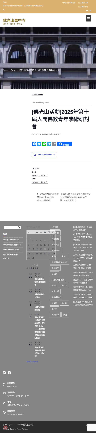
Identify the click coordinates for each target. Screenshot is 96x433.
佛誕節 (54, 274)
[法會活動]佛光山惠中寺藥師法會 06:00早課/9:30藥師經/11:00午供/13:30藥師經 (75, 197)
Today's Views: (9, 239)
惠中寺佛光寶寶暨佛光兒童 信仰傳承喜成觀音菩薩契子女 (23, 7)
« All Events (37, 94)
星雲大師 (55, 291)
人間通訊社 (56, 250)
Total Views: (8, 249)
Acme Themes (22, 429)
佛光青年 (55, 268)
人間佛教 (55, 239)
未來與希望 (56, 297)
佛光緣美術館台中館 (60, 262)
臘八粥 (54, 309)
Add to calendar (45, 154)
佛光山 (54, 256)
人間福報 (55, 244)
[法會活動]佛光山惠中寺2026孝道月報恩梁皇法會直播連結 (83, 237)
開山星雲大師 (83, 6)
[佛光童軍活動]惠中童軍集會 (40, 282)
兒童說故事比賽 (58, 279)
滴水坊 (64, 303)
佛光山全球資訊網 (68, 2)
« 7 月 (35, 265)
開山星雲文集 (83, 2)
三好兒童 (55, 233)
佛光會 (64, 256)
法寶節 (54, 303)
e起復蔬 (55, 227)
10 (32, 245)
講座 (65, 314)
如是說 (54, 285)
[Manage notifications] (6, 428)
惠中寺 (64, 285)
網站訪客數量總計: (10, 254)
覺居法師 (55, 314)
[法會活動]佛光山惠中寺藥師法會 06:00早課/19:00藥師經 (48, 197)
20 (45, 249)
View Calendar (32, 361)
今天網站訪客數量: (10, 244)
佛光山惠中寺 (14, 20)
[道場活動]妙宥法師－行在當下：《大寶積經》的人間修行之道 (82, 247)
